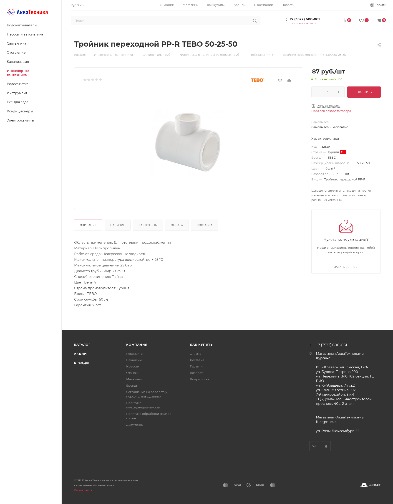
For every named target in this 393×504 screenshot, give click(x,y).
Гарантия (197, 366)
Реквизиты (134, 353)
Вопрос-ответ (200, 379)
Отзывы (132, 373)
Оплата (177, 225)
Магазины (134, 379)
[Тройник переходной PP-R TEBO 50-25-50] (188, 142)
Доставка (205, 225)
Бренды (81, 363)
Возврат (196, 373)
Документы (135, 424)
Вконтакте (314, 446)
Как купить (148, 225)
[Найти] (254, 20)
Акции (80, 353)
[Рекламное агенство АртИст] (370, 485)
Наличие (117, 225)
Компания (136, 344)
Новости (132, 366)
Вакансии (134, 360)
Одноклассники (326, 446)
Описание (88, 225)
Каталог (82, 344)
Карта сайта (83, 490)
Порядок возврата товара (331, 111)
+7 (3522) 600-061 (304, 19)
